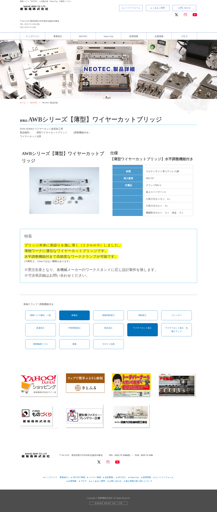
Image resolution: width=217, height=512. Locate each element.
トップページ (32, 36)
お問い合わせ (184, 8)
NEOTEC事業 (79, 477)
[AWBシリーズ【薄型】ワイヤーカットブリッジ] (64, 190)
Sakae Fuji (108, 36)
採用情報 (133, 36)
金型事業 (109, 477)
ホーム (23, 103)
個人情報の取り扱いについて (138, 481)
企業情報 (159, 36)
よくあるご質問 (157, 8)
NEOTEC (83, 36)
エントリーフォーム (131, 8)
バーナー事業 (95, 477)
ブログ (184, 36)
